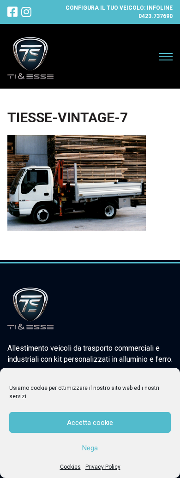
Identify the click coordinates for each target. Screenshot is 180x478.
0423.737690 (155, 16)
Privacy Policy (102, 467)
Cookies (70, 467)
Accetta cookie (90, 422)
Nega (90, 448)
